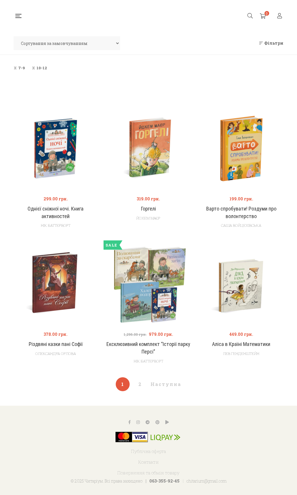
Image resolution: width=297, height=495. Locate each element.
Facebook (129, 422)
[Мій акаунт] (280, 16)
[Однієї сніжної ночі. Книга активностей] (56, 148)
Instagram (138, 422)
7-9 (21, 67)
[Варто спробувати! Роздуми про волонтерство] (241, 148)
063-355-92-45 (164, 481)
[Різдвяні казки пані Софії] (56, 284)
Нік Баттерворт (55, 225)
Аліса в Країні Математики (241, 344)
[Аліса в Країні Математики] (241, 284)
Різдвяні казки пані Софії (56, 344)
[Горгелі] (148, 148)
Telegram (148, 422)
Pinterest (157, 422)
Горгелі (148, 209)
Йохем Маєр (148, 218)
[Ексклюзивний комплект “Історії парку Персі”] (148, 284)
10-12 (42, 67)
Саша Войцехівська (241, 225)
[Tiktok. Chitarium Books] (167, 422)
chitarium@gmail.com (206, 481)
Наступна (166, 384)
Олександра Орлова (55, 353)
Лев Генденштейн (241, 353)
